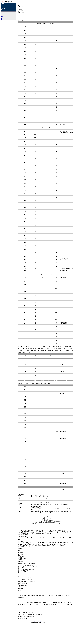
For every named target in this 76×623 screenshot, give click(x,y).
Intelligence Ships (3, 7)
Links (2, 16)
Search (2, 15)
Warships (2, 3)
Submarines (3, 4)
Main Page (35, 621)
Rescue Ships (3, 8)
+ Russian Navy (4, 13)
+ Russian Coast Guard (5, 14)
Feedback (2, 19)
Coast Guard (3, 9)
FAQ (38, 621)
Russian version (3, 17)
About (2, 18)
